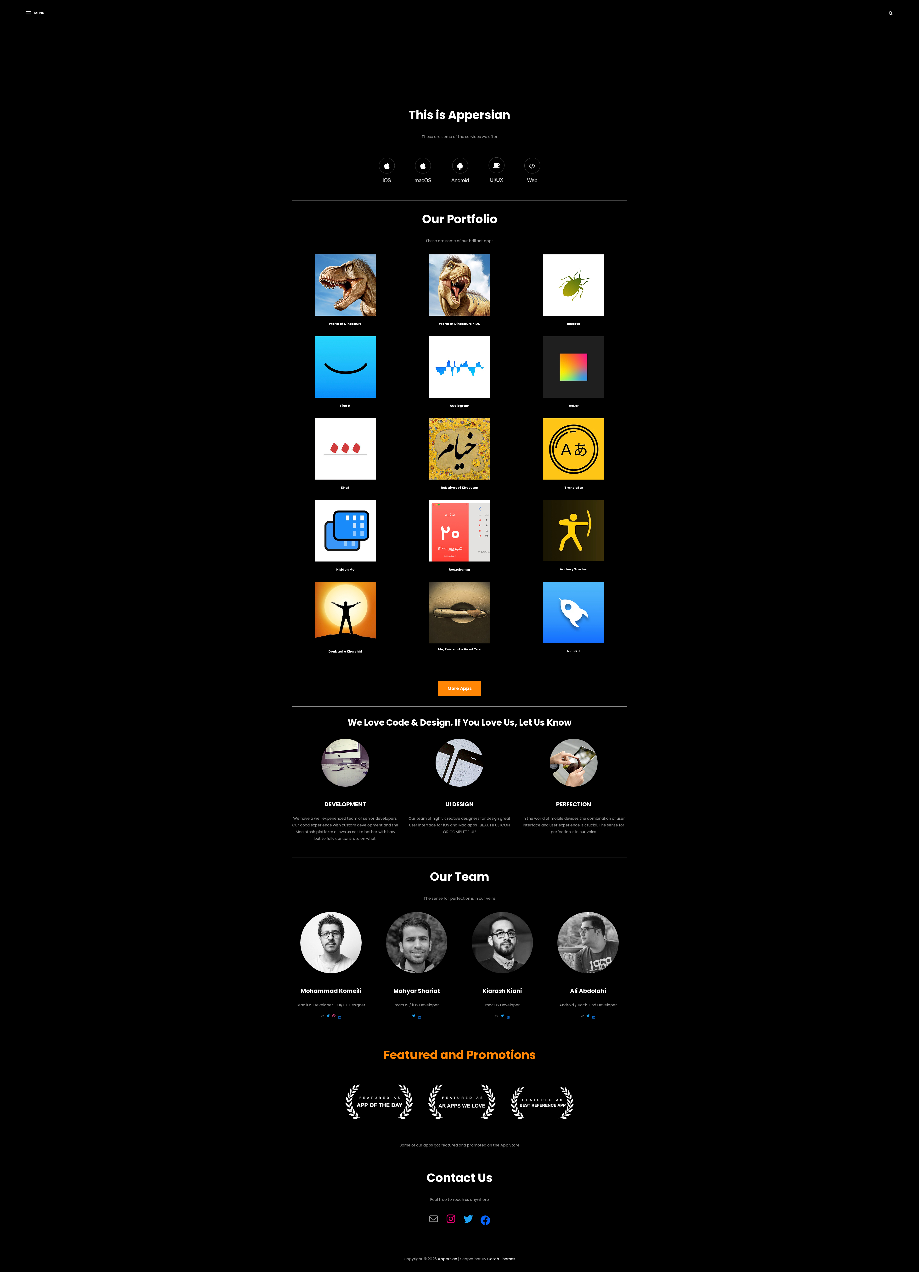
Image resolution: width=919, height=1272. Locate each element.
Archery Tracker (574, 569)
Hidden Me (345, 569)
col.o (573, 405)
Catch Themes (501, 1259)
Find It (345, 405)
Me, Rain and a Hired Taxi (459, 649)
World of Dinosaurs (345, 323)
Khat (345, 487)
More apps (460, 688)
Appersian (447, 1259)
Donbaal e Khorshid (345, 651)
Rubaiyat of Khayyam (459, 487)
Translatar (573, 487)
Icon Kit (573, 651)
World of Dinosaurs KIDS (459, 323)
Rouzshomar (460, 569)
